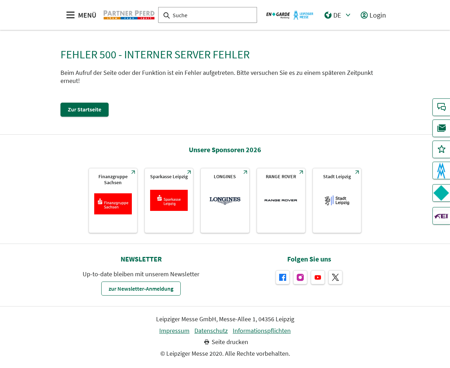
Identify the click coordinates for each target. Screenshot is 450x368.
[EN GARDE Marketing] (441, 193)
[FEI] (441, 216)
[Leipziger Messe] (290, 14)
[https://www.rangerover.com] (281, 200)
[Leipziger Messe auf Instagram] (300, 277)
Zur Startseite (84, 109)
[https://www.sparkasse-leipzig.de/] (169, 200)
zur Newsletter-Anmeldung (141, 288)
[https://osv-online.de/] (113, 200)
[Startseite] (129, 14)
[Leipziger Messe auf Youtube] (318, 277)
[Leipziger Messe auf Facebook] (283, 277)
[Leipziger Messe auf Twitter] (335, 277)
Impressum (174, 331)
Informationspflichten (262, 331)
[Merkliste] (441, 149)
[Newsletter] (441, 128)
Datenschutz (211, 331)
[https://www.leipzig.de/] (337, 200)
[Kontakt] (441, 107)
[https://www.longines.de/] (225, 200)
